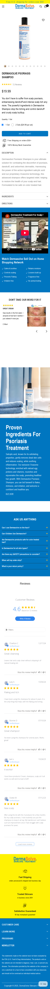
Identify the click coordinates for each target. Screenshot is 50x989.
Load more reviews (25, 844)
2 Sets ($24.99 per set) (24, 124)
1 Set (8, 124)
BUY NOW (9, 494)
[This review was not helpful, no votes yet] (43, 672)
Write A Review (25, 619)
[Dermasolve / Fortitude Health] (25, 6)
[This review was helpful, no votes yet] (39, 672)
